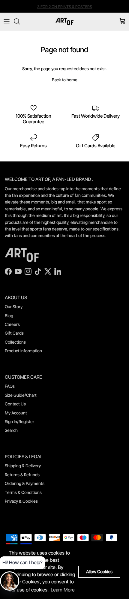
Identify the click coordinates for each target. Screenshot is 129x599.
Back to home (64, 79)
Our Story (13, 306)
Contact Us (15, 403)
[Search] (19, 21)
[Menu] (6, 21)
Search (11, 430)
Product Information (23, 350)
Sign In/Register (19, 421)
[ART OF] (65, 21)
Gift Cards (14, 333)
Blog (9, 315)
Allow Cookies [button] (99, 571)
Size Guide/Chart (21, 395)
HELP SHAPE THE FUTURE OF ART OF (65, 9)
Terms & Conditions (23, 492)
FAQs (10, 386)
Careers (12, 324)
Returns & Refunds (22, 474)
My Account (16, 412)
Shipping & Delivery (23, 465)
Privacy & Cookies (21, 501)
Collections (15, 342)
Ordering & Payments (24, 483)
